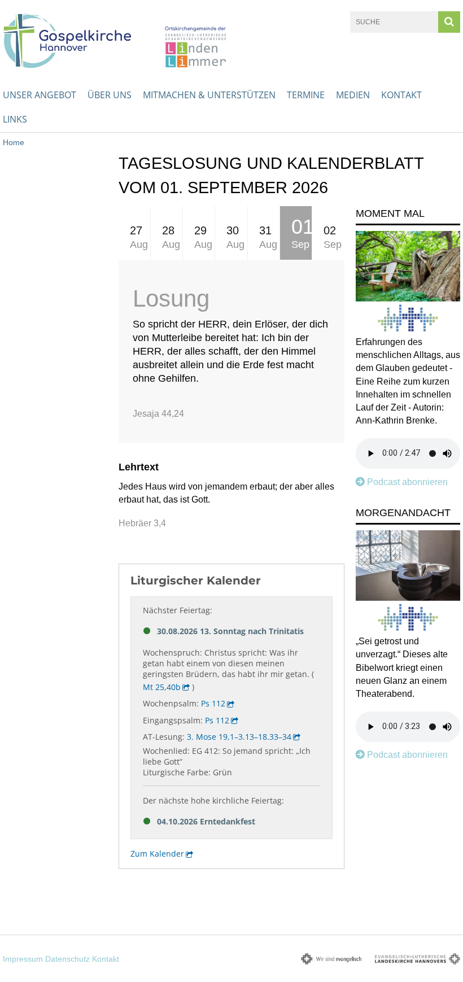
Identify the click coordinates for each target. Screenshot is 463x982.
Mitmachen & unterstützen (209, 95)
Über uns (110, 95)
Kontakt (401, 95)
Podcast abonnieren (407, 482)
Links (15, 119)
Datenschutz (67, 958)
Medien (353, 95)
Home (13, 142)
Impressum (23, 958)
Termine (306, 95)
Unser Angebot (39, 95)
